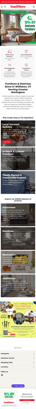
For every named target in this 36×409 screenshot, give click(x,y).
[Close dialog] (35, 389)
